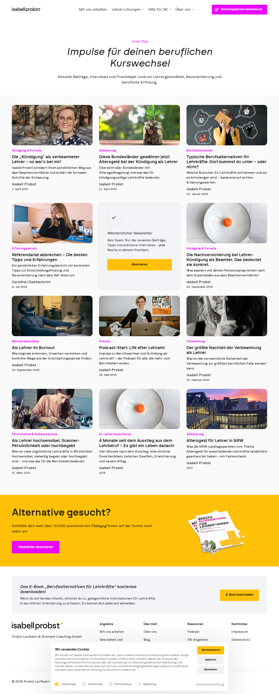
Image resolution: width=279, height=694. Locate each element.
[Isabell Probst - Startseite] (27, 9)
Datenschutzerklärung (210, 685)
